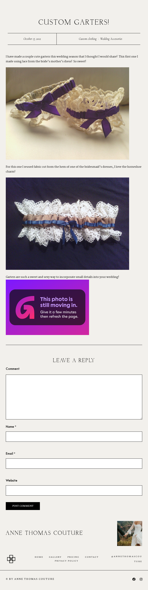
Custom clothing (88, 39)
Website (11, 480)
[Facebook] (134, 579)
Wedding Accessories (111, 39)
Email (9, 453)
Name (10, 426)
